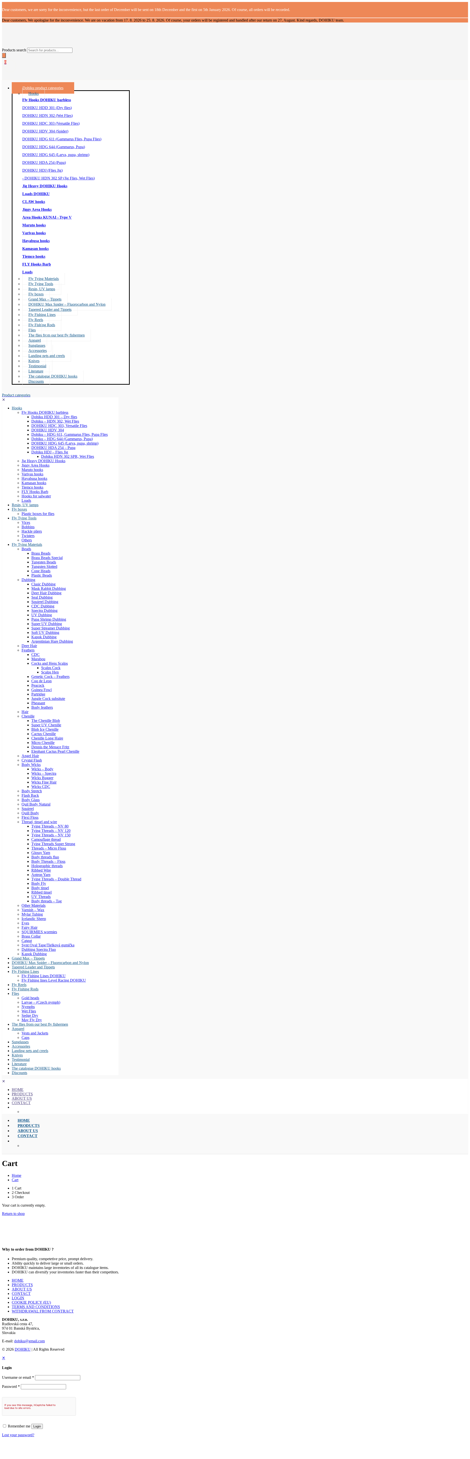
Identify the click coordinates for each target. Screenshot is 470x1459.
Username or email (18, 1377)
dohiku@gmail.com (29, 1341)
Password (11, 1386)
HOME (18, 1280)
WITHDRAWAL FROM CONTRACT (43, 1311)
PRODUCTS (22, 1285)
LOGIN (18, 1298)
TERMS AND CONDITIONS (36, 1307)
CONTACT (21, 1293)
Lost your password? (18, 1435)
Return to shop (13, 1214)
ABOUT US (22, 1289)
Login (37, 1426)
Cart (15, 1180)
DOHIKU (23, 1349)
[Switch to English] (230, 1446)
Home (16, 1175)
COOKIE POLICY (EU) (31, 1302)
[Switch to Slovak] (239, 1446)
